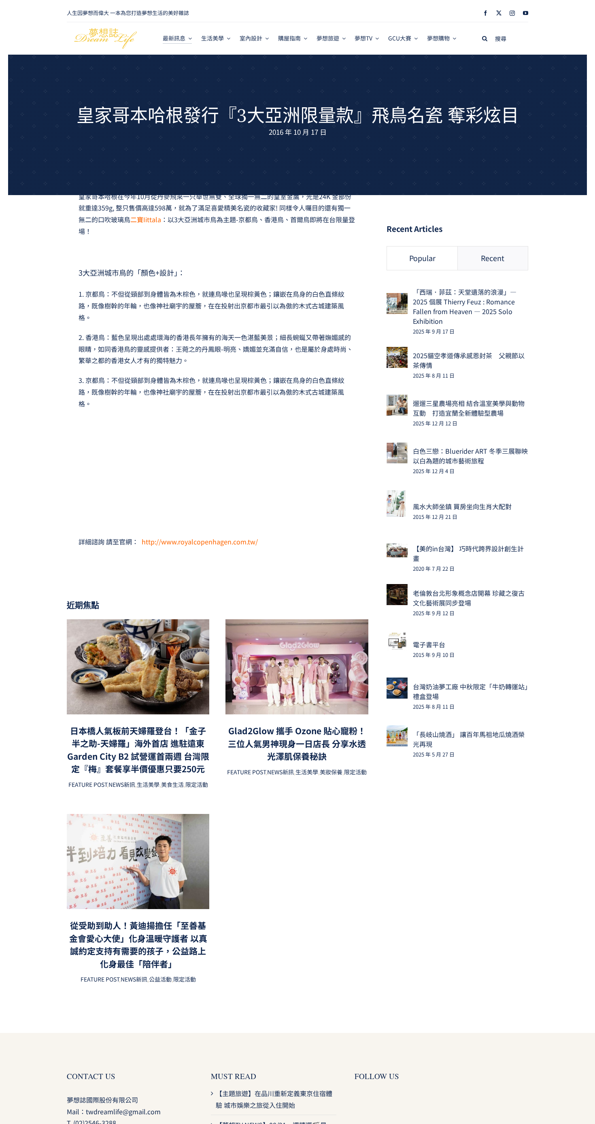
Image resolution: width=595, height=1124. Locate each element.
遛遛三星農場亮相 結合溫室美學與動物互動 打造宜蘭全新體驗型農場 (469, 408)
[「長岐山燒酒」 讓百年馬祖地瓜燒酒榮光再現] (397, 731)
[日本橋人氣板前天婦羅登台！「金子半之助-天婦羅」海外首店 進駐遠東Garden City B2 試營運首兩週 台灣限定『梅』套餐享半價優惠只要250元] (138, 625)
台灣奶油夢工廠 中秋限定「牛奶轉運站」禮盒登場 (470, 691)
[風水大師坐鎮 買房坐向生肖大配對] (396, 496)
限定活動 (196, 784)
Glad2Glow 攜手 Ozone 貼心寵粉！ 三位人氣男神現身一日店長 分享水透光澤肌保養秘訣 (297, 743)
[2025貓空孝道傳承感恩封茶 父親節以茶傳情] (397, 352)
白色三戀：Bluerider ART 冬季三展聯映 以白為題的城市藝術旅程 (470, 455)
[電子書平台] (397, 637)
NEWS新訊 (121, 784)
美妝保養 (331, 772)
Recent (492, 258)
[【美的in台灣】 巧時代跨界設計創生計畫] (397, 549)
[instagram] (512, 13)
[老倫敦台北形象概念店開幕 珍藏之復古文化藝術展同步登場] (397, 590)
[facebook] (485, 13)
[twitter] (499, 13)
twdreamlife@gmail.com (123, 1111)
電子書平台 (429, 644)
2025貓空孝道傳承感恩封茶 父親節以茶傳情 (469, 360)
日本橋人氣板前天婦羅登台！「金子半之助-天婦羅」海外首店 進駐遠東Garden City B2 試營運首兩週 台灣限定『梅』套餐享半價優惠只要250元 (138, 750)
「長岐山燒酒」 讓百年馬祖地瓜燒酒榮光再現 (469, 739)
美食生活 (172, 784)
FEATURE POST (87, 784)
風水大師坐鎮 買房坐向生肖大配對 (462, 506)
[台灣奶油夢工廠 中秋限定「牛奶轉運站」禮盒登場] (397, 683)
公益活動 (160, 979)
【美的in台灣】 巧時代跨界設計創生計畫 (468, 553)
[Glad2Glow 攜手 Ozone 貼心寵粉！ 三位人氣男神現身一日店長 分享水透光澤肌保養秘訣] (296, 625)
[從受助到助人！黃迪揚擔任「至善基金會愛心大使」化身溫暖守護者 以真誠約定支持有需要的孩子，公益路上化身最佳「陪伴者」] (138, 819)
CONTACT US (91, 1076)
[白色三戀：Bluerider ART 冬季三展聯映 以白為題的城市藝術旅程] (397, 448)
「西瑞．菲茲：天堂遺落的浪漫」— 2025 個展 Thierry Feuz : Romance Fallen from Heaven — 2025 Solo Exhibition (464, 306)
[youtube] (525, 13)
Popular (422, 258)
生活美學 (148, 784)
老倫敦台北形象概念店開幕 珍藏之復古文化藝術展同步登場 (469, 598)
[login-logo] (105, 31)
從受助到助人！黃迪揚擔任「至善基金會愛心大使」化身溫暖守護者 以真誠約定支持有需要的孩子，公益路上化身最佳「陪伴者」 (138, 944)
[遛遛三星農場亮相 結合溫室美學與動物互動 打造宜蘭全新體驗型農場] (397, 400)
